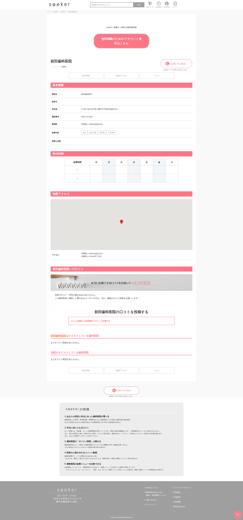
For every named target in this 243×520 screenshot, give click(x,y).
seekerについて (152, 488)
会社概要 (177, 502)
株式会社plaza (179, 506)
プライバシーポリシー (182, 488)
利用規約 (177, 492)
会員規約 (177, 497)
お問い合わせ (151, 500)
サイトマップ (151, 505)
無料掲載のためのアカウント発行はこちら (122, 41)
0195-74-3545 (178, 63)
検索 (138, 5)
